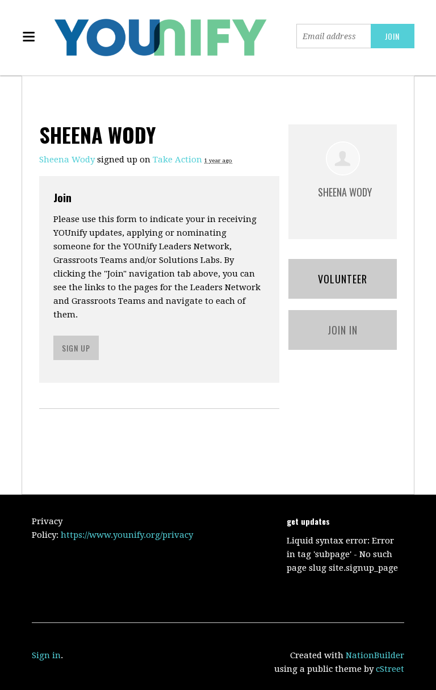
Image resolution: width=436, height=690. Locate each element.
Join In (343, 330)
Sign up (76, 348)
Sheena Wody (67, 159)
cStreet (390, 669)
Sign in (46, 655)
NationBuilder (375, 655)
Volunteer (342, 278)
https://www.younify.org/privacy (127, 535)
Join (62, 197)
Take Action (177, 159)
